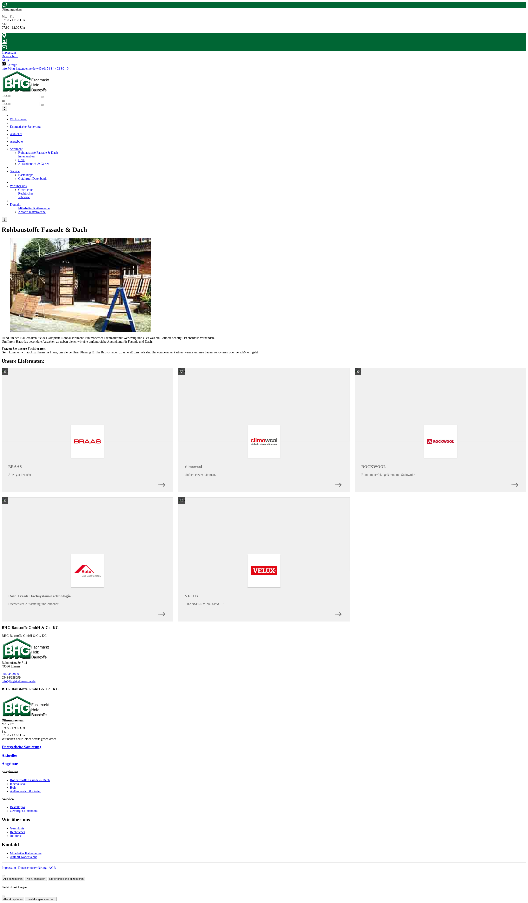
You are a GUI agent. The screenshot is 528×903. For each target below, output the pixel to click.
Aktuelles (9, 755)
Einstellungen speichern (41, 899)
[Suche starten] (42, 96)
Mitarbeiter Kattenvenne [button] (34, 208)
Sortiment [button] (16, 149)
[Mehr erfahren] (162, 484)
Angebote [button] (16, 141)
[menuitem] (9, 65)
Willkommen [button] (18, 119)
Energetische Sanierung (21, 747)
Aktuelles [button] (16, 134)
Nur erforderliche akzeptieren (66, 878)
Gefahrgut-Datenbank (24, 811)
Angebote (10, 763)
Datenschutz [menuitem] (10, 56)
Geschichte (17, 828)
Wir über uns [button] (18, 186)
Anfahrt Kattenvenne (23, 857)
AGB (52, 867)
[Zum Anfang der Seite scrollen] (3, 875)
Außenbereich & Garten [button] (34, 163)
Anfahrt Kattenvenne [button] (32, 212)
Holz (13, 787)
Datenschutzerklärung (32, 867)
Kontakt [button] (15, 204)
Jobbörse (15, 835)
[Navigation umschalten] (3, 101)
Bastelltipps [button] (25, 175)
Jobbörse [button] (24, 197)
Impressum (9, 867)
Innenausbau (18, 784)
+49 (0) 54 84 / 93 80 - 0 (52, 68)
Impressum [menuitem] (9, 52)
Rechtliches (17, 832)
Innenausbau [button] (26, 156)
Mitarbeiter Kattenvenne (25, 853)
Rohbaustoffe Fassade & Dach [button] (38, 152)
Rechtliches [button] (25, 193)
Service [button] (15, 171)
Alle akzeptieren (12, 878)
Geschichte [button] (25, 189)
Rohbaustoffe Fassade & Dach (30, 780)
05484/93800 (10, 673)
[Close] (3, 896)
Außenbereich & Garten (25, 791)
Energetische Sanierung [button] (25, 126)
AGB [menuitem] (5, 60)
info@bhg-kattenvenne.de (18, 68)
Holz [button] (21, 160)
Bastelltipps (17, 807)
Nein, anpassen (36, 878)
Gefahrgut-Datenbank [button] (32, 178)
